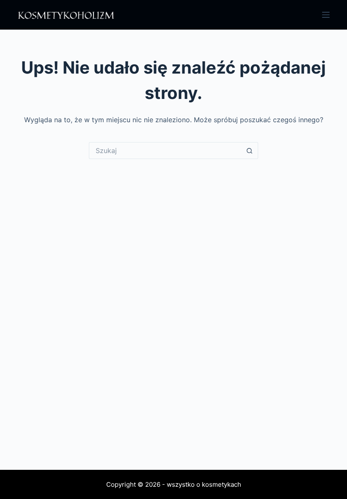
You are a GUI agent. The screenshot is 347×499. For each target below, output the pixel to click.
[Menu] (326, 15)
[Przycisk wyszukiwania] (249, 150)
